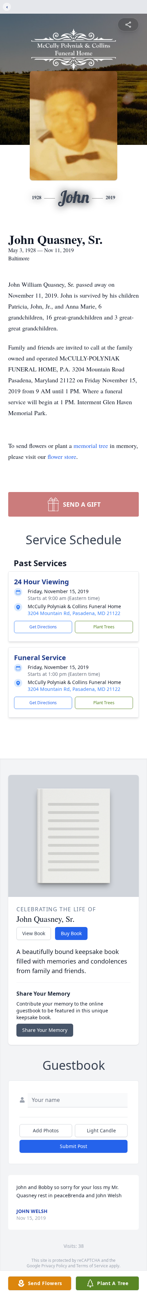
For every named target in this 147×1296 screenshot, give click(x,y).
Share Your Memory (44, 1030)
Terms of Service (92, 1266)
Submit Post (73, 1146)
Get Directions (43, 627)
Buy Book (71, 933)
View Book (33, 933)
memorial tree (91, 445)
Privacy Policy (54, 1266)
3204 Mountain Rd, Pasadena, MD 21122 (74, 613)
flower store (62, 456)
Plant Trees (104, 627)
